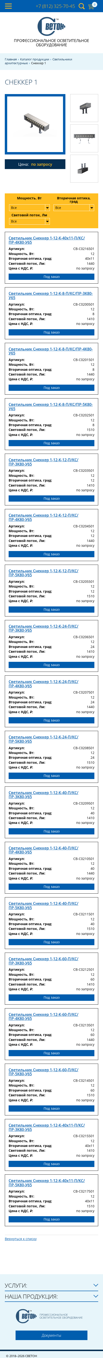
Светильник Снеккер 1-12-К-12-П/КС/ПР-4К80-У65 (43, 517)
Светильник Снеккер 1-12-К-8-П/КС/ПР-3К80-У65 (51, 296)
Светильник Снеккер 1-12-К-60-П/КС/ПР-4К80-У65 (43, 1017)
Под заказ (52, 276)
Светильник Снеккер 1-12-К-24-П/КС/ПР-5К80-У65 (43, 739)
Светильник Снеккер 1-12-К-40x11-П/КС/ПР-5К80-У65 (47, 1183)
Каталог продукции (34, 59)
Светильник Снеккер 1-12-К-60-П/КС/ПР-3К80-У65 (43, 961)
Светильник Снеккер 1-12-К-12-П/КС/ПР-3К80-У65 (43, 462)
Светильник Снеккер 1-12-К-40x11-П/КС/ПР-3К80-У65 (47, 1127)
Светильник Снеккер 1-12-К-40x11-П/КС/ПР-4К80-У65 (47, 240)
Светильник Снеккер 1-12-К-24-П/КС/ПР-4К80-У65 (43, 684)
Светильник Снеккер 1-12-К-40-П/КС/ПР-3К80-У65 (43, 795)
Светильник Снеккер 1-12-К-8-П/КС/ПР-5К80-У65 (51, 407)
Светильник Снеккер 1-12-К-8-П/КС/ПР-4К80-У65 (51, 351)
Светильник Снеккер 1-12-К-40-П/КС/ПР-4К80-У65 (43, 850)
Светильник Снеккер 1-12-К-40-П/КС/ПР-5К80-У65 (43, 906)
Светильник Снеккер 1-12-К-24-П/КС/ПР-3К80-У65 (43, 628)
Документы (51, 1335)
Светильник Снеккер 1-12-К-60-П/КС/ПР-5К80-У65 (43, 1072)
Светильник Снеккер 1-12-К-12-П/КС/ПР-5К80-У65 (43, 573)
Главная (11, 59)
